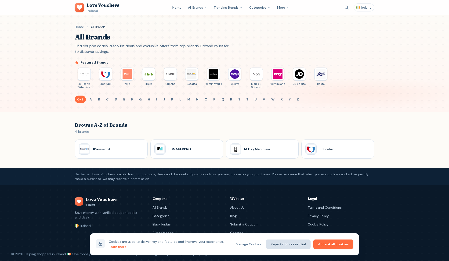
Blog (233, 216)
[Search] (346, 7)
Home (176, 7)
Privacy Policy (318, 216)
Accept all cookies (333, 244)
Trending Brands (226, 7)
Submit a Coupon (243, 224)
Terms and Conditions (325, 207)
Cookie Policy (318, 224)
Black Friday (161, 224)
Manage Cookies (248, 244)
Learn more (117, 247)
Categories (257, 7)
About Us (237, 207)
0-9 (80, 99)
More (281, 7)
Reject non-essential (288, 244)
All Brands (195, 7)
